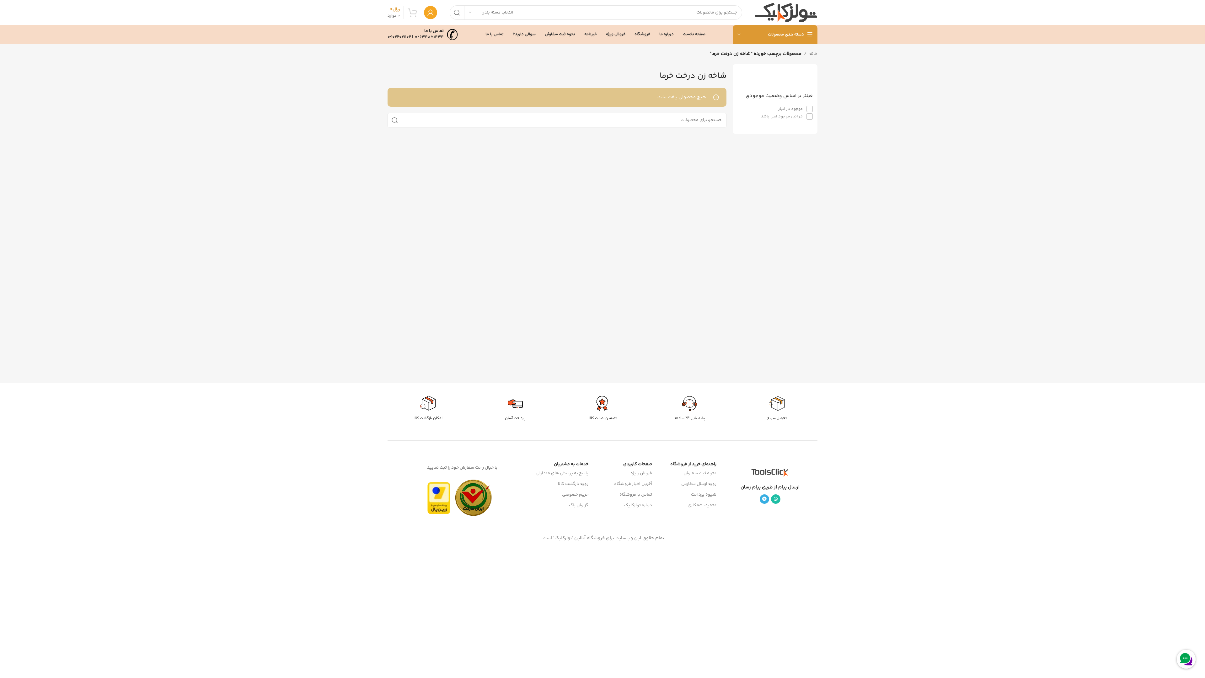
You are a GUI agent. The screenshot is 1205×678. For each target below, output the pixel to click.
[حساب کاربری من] (430, 12)
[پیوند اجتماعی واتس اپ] (775, 499)
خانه (813, 53)
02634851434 (429, 37)
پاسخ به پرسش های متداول (562, 473)
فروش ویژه (641, 473)
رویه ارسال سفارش (698, 484)
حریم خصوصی (575, 494)
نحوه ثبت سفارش (699, 473)
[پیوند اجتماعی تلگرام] (764, 499)
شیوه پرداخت (703, 494)
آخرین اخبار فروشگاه (633, 484)
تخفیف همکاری (702, 505)
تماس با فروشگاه (635, 494)
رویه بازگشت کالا (573, 484)
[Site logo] (786, 12)
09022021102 (399, 37)
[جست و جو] (457, 12)
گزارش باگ (578, 505)
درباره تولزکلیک (638, 505)
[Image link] (770, 472)
